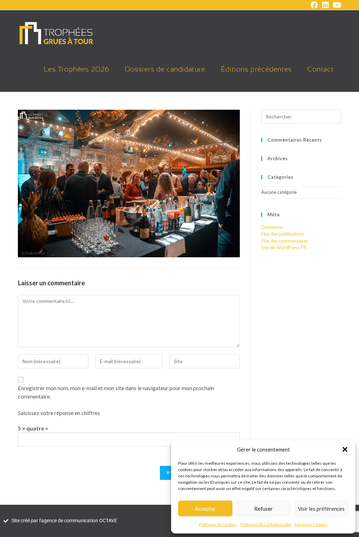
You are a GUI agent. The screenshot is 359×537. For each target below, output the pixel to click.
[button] (344, 449)
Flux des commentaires (284, 241)
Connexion (272, 227)
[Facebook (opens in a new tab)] (314, 5)
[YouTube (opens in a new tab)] (336, 5)
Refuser (263, 508)
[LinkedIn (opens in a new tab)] (325, 5)
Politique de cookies (218, 524)
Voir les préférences (321, 508)
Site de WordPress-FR (283, 247)
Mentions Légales (311, 524)
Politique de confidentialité (266, 524)
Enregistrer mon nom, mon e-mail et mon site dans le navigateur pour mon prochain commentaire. (116, 392)
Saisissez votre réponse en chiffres (59, 412)
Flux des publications (282, 234)
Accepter (205, 508)
